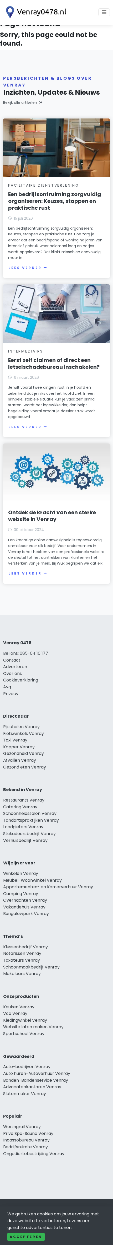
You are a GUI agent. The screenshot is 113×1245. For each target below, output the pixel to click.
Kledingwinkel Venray (25, 1020)
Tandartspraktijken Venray (31, 820)
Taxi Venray (15, 740)
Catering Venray (20, 807)
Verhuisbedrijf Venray (25, 840)
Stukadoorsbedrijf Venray (29, 834)
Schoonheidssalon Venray (29, 813)
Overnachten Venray (25, 900)
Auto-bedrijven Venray (26, 1067)
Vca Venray (15, 1013)
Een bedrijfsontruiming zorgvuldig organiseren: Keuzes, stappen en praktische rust (54, 201)
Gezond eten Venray (24, 767)
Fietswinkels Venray (23, 733)
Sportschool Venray (23, 1034)
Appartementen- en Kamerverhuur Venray (48, 887)
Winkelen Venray (20, 873)
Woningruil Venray (22, 1127)
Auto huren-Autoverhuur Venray (36, 1073)
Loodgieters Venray (23, 827)
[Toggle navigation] (104, 12)
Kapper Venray (19, 747)
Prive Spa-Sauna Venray (28, 1133)
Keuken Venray (18, 1007)
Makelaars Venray (22, 974)
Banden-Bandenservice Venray (35, 1080)
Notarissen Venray (22, 953)
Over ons (12, 673)
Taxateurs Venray (21, 960)
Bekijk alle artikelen (20, 102)
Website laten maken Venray (33, 1027)
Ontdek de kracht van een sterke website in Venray (52, 516)
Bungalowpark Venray (26, 914)
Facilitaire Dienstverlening (43, 185)
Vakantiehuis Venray (24, 907)
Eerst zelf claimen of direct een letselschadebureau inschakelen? (54, 363)
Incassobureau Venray (26, 1140)
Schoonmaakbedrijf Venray (31, 967)
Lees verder (25, 268)
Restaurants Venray (23, 800)
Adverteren (15, 667)
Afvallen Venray (19, 760)
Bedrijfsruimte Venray (25, 1147)
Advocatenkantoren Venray (32, 1087)
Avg (7, 687)
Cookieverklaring (20, 680)
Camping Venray (20, 894)
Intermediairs (25, 351)
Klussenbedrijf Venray (25, 947)
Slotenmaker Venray (24, 1094)
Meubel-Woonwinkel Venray (32, 880)
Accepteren (26, 1237)
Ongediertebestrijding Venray (33, 1154)
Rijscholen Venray (21, 727)
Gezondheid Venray (23, 753)
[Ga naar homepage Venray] (34, 12)
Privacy (10, 694)
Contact (11, 660)
